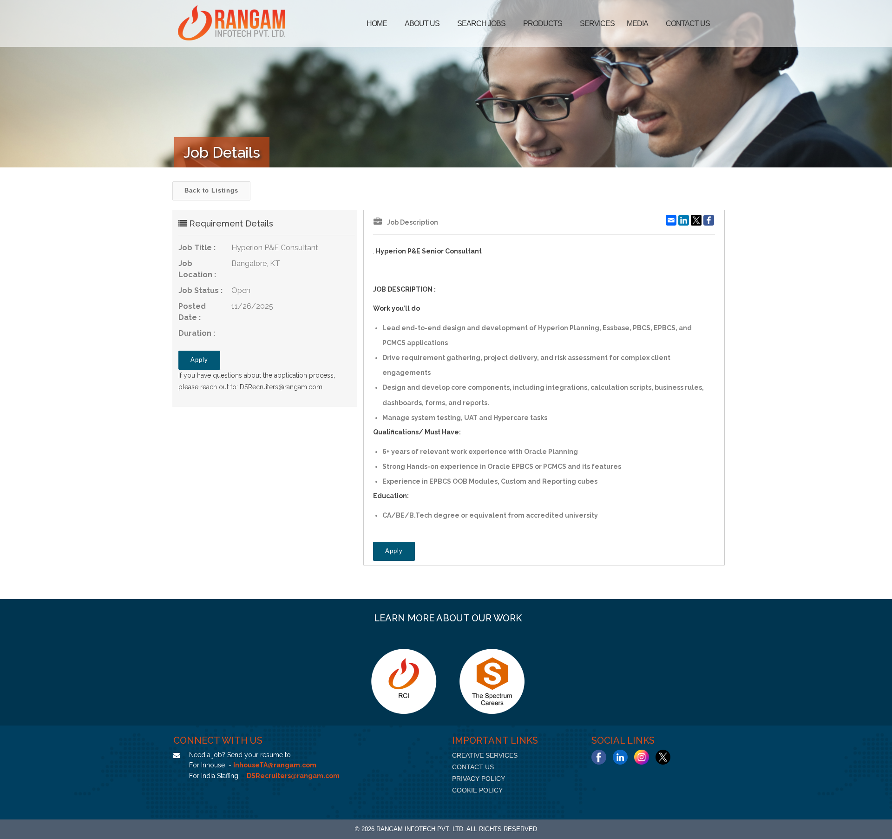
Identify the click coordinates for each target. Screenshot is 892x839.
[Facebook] (598, 757)
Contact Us (688, 23)
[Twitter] (663, 757)
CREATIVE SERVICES (485, 755)
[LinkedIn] (620, 757)
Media (637, 23)
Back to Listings (211, 190)
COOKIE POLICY (477, 790)
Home (377, 23)
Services (597, 23)
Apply (199, 359)
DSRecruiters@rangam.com (281, 387)
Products (542, 23)
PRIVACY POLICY (478, 778)
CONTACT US (473, 767)
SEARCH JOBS (481, 23)
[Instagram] (641, 757)
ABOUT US (422, 23)
